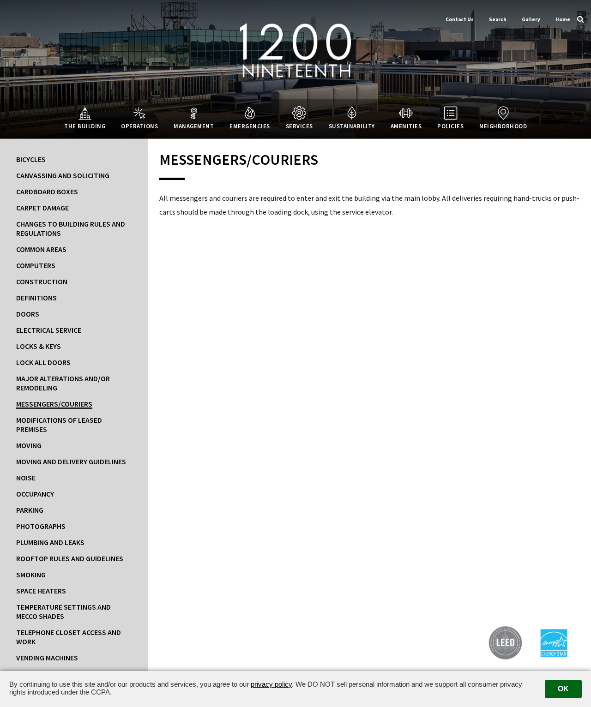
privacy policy (271, 684)
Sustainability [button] (352, 126)
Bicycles (31, 159)
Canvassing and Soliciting (62, 175)
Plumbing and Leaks (50, 542)
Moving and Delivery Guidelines (71, 461)
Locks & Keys (38, 346)
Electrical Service (48, 330)
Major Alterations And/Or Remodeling (63, 383)
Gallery (531, 19)
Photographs (41, 526)
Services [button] (299, 126)
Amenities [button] (406, 126)
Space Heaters (41, 590)
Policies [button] (450, 126)
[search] (580, 18)
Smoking (31, 574)
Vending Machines (47, 657)
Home (562, 19)
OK (563, 689)
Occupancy (35, 493)
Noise (26, 477)
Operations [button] (139, 126)
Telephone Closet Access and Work (68, 637)
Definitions (36, 297)
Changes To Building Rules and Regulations (70, 228)
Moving (29, 445)
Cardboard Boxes (47, 191)
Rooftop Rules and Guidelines (69, 558)
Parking (29, 510)
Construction (41, 281)
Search (498, 19)
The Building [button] (84, 126)
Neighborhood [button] (503, 126)
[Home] (295, 49)
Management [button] (194, 126)
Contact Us (460, 19)
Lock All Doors (43, 362)
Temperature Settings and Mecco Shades (63, 611)
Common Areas (41, 249)
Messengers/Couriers (54, 403)
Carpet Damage (42, 207)
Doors (27, 313)
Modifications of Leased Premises (59, 424)
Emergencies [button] (249, 126)
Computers (35, 265)
